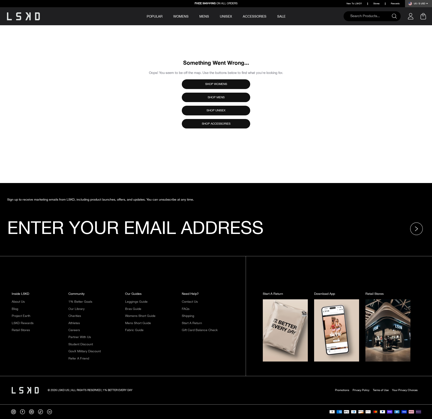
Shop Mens (216, 97)
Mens (204, 16)
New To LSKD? (354, 3)
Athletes (74, 323)
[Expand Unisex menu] (235, 15)
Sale (281, 16)
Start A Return (192, 323)
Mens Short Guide (138, 323)
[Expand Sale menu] (288, 15)
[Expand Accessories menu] (269, 15)
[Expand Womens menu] (191, 15)
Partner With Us (79, 337)
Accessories (254, 16)
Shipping (188, 316)
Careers (74, 330)
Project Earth (21, 316)
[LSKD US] (23, 16)
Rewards (395, 3)
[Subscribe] (418, 228)
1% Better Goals (80, 301)
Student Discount (80, 344)
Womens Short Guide (140, 316)
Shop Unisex (216, 110)
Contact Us (190, 301)
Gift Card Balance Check (200, 330)
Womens (181, 16)
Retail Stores (21, 330)
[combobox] (370, 16)
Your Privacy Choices (405, 390)
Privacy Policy (361, 390)
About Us (18, 301)
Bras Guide (133, 309)
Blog (15, 309)
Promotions (342, 390)
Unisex (226, 16)
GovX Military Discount (84, 351)
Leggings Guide (136, 301)
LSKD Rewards (23, 323)
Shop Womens (216, 84)
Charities (74, 316)
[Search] (396, 16)
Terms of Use (381, 390)
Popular (154, 17)
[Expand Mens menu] (212, 15)
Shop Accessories (216, 123)
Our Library (76, 309)
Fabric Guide (134, 330)
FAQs (185, 309)
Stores (376, 3)
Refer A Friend (78, 358)
